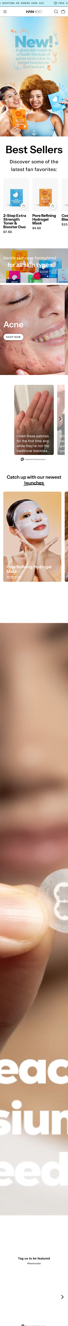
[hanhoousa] (34, 11)
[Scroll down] (34, 132)
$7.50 (7, 231)
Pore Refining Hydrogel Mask (44, 219)
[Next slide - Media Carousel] (60, 418)
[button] (55, 11)
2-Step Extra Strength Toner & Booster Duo (14, 221)
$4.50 (36, 228)
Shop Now (13, 337)
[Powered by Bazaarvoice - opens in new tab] (33, 460)
